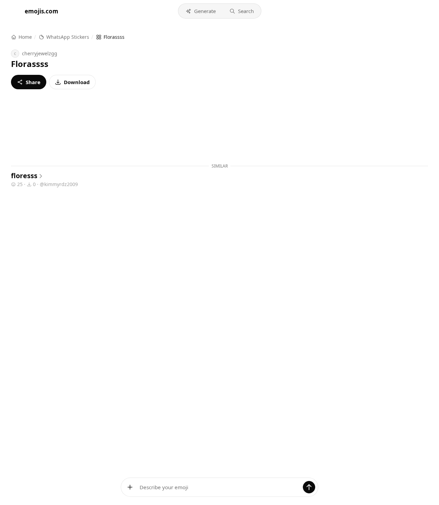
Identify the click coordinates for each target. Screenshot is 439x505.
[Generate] (309, 487)
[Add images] (130, 487)
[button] (200, 11)
